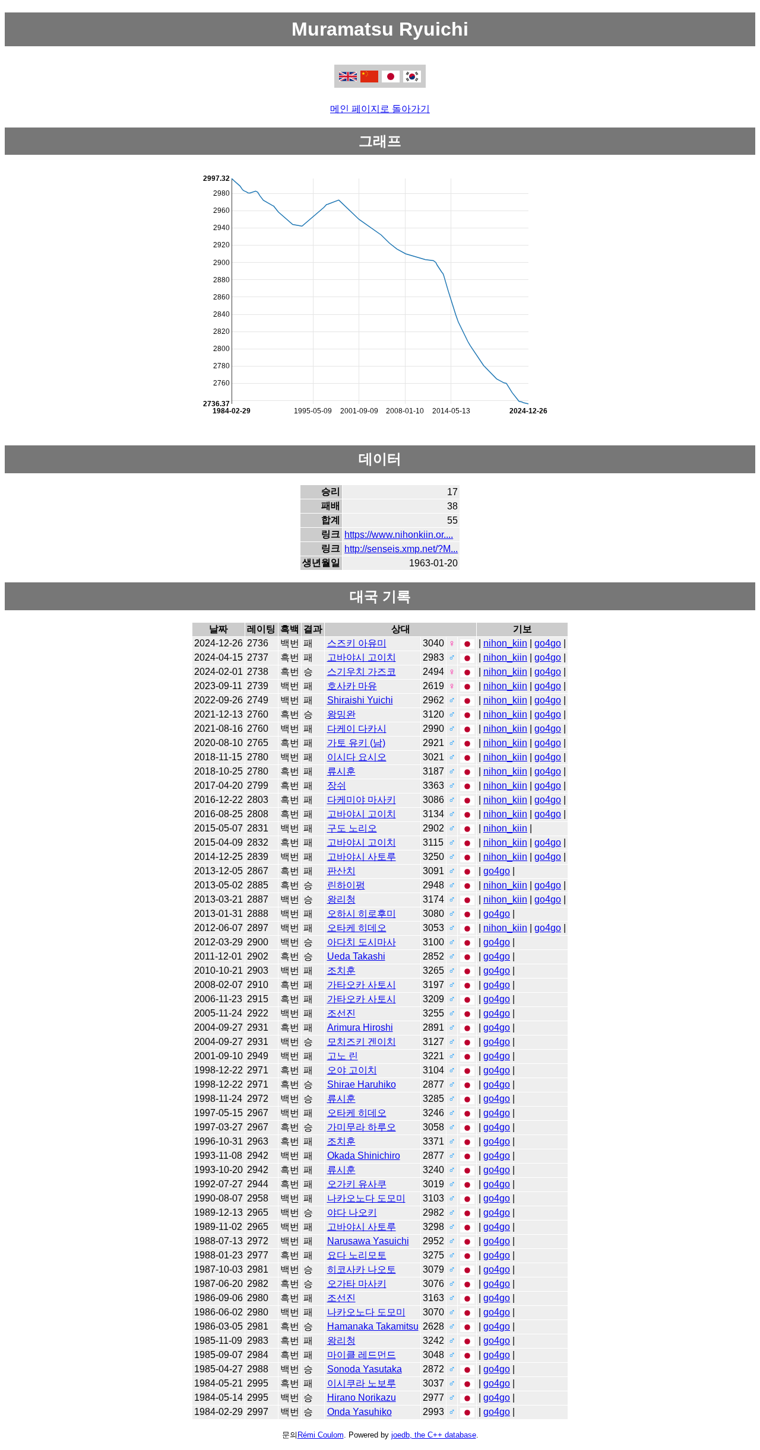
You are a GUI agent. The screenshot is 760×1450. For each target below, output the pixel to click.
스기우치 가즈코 (361, 672)
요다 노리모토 (357, 1255)
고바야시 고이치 (361, 657)
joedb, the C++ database (433, 1434)
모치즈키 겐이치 (361, 1042)
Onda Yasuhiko (359, 1412)
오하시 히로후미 (361, 914)
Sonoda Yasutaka (364, 1369)
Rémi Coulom (320, 1434)
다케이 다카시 (357, 729)
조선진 (341, 1013)
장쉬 (336, 785)
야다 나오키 (352, 1212)
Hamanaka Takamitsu (373, 1326)
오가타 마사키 (357, 1284)
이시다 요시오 (357, 757)
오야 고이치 (352, 1070)
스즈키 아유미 (357, 643)
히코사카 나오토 (361, 1269)
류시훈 (341, 771)
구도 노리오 (352, 828)
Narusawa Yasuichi (368, 1241)
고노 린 (342, 1056)
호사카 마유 (352, 686)
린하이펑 (346, 885)
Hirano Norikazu (361, 1397)
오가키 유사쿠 (357, 1184)
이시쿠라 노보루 (361, 1383)
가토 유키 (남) (356, 743)
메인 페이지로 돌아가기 (380, 109)
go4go (547, 643)
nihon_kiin (505, 643)
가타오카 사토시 (361, 985)
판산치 (341, 871)
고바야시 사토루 (361, 857)
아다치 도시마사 (361, 942)
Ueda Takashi (356, 956)
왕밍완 (341, 714)
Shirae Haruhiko (361, 1084)
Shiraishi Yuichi (360, 700)
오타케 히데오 (357, 928)
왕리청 (341, 899)
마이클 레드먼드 (361, 1355)
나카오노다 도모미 (366, 1198)
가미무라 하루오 (361, 1127)
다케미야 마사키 (361, 800)
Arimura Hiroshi (360, 1027)
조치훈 (341, 970)
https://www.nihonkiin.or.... (398, 535)
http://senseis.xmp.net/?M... (401, 549)
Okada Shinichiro (363, 1156)
